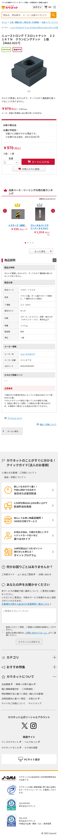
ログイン (37, 7)
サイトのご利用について (13, 703)
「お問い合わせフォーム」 (36, 632)
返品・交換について (48, 424)
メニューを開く (54, 7)
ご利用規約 (27, 688)
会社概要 (6, 684)
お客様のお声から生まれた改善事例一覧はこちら (25, 603)
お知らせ (32, 698)
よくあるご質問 (25, 574)
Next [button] (53, 211)
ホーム (4, 22)
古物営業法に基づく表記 (13, 698)
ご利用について (26, 472)
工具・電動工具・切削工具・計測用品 (24, 22)
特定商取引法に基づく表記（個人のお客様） (23, 693)
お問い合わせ (44, 574)
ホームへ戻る (12, 431)
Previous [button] (5, 211)
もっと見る (40, 251)
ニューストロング (17, 27)
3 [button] (30, 242)
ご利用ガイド (8, 574)
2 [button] (27, 242)
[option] (18, 216)
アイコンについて (14, 418)
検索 (53, 15)
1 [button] (25, 242)
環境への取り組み (24, 684)
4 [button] (32, 242)
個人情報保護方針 (10, 688)
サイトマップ (34, 703)
